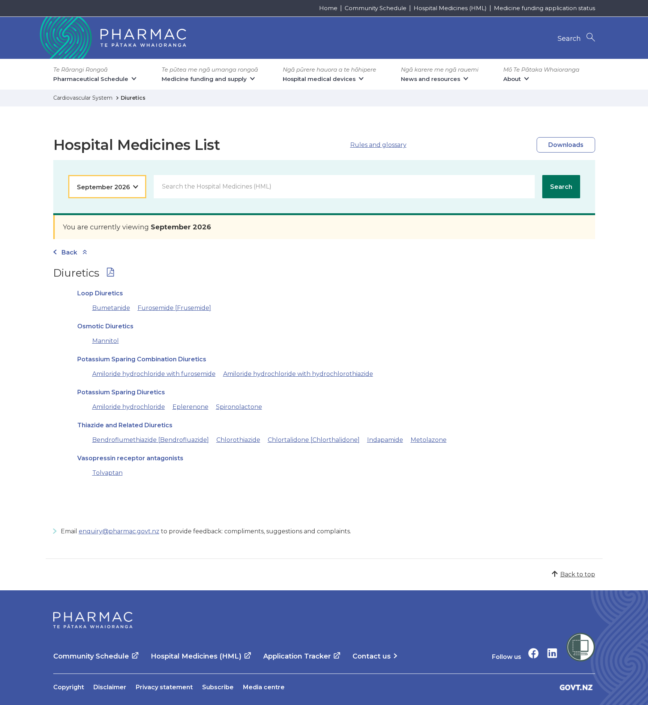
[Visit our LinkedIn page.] (552, 653)
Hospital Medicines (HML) (450, 8)
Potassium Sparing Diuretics (121, 392)
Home (328, 8)
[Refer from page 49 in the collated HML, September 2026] (110, 273)
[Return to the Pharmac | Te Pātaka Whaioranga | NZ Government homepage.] (112, 38)
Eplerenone (190, 406)
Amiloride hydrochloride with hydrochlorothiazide (298, 373)
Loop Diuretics (100, 293)
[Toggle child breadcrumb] (84, 252)
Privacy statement (164, 687)
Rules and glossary (378, 144)
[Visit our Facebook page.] (533, 653)
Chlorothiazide (238, 439)
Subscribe (218, 687)
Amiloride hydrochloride (128, 406)
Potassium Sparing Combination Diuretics (141, 359)
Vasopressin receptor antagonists (130, 458)
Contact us (371, 656)
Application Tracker (297, 656)
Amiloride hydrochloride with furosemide (154, 373)
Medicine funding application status (544, 8)
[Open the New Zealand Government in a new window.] (576, 687)
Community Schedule (375, 8)
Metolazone (429, 439)
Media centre (264, 687)
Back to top (577, 574)
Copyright (68, 687)
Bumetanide (111, 307)
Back (69, 252)
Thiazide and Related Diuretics (124, 425)
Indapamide (385, 439)
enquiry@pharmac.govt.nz (119, 531)
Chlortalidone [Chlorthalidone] (314, 439)
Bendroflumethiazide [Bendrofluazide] (150, 439)
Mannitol (105, 340)
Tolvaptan (107, 472)
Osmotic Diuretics (105, 326)
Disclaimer (109, 687)
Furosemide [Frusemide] (174, 307)
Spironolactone (239, 406)
